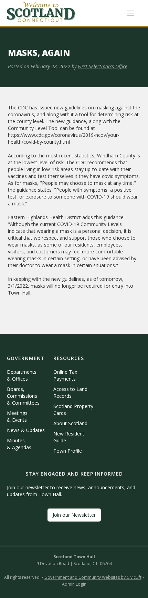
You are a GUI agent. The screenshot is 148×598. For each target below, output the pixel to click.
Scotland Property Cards (73, 409)
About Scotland (70, 423)
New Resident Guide (68, 437)
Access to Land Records (70, 392)
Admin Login (74, 584)
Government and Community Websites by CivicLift (92, 577)
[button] (130, 13)
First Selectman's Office (102, 66)
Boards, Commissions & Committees (23, 396)
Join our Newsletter (74, 515)
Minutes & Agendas (19, 444)
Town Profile (67, 450)
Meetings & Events (17, 416)
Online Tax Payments (65, 375)
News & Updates (26, 430)
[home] (41, 13)
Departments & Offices (21, 375)
